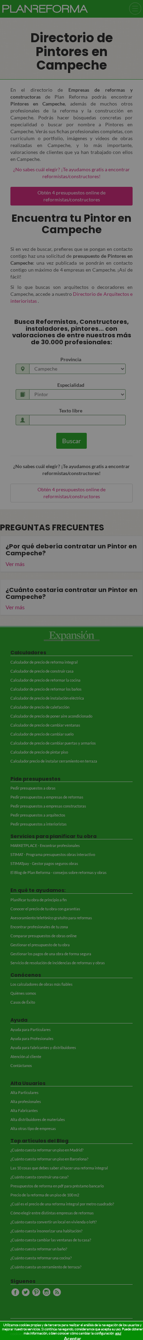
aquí (118, 1333)
